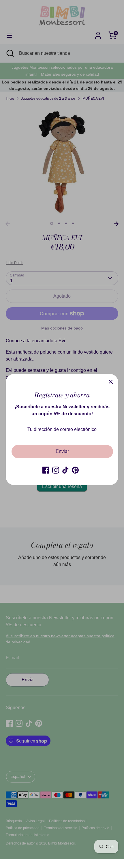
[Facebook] (45, 470)
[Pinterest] (75, 470)
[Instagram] (55, 470)
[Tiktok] (65, 470)
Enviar (62, 451)
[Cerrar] (110, 381)
